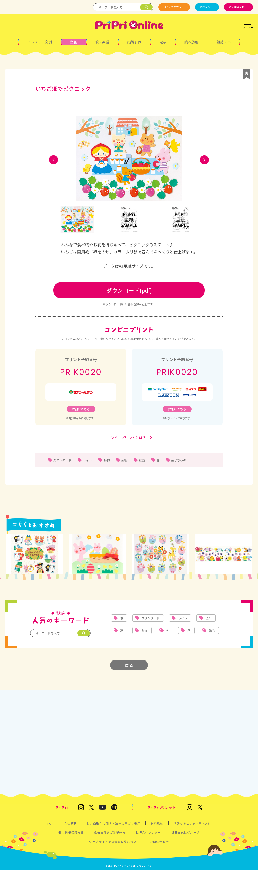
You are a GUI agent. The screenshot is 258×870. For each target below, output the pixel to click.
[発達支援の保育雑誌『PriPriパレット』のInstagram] (189, 807)
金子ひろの (178, 460)
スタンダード (62, 460)
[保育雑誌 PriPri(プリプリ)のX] (91, 807)
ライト (87, 460)
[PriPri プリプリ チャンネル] (102, 807)
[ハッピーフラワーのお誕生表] (160, 554)
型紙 (73, 41)
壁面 (142, 460)
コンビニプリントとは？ (126, 437)
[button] (53, 159)
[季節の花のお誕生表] (223, 554)
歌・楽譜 (102, 41)
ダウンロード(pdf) (129, 290)
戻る (129, 665)
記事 (163, 41)
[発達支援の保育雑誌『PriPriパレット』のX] (200, 807)
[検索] (146, 7)
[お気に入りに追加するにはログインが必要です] (246, 74)
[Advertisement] (129, 741)
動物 (107, 460)
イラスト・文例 (39, 41)
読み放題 (191, 41)
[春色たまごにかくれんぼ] (97, 554)
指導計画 (134, 41)
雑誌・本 (224, 41)
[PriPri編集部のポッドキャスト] (114, 807)
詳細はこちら (81, 409)
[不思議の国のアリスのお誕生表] (34, 554)
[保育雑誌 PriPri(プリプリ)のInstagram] (81, 807)
